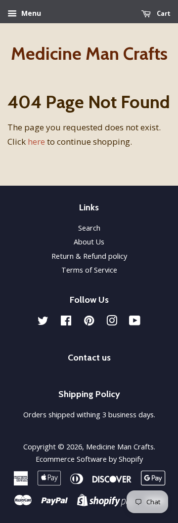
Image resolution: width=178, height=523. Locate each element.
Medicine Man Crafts (89, 53)
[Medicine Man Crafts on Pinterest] (89, 322)
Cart (163, 13)
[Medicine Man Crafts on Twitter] (43, 322)
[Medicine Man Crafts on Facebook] (66, 322)
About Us (89, 241)
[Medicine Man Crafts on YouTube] (134, 322)
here (36, 141)
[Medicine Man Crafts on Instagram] (111, 322)
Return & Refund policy (89, 256)
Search (89, 228)
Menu (30, 13)
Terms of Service (89, 270)
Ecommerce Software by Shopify (89, 459)
